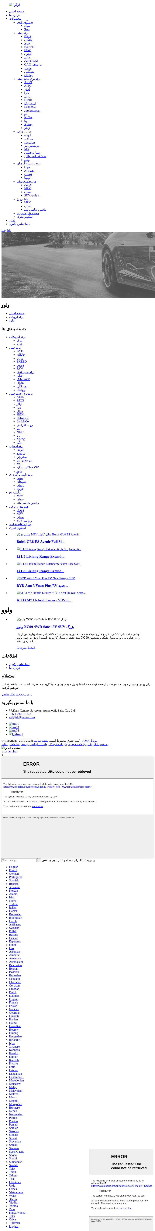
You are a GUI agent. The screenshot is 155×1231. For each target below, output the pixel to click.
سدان (27, 191)
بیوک (27, 25)
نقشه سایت (41, 740)
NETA (28, 117)
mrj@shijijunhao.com (22, 717)
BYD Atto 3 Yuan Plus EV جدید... (42, 586)
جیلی (27, 57)
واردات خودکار (58, 744)
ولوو (27, 159)
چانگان (28, 39)
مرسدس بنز (32, 145)
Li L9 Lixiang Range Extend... (40, 556)
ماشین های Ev (10, 744)
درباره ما (14, 15)
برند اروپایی (24, 131)
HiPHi (28, 99)
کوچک (28, 184)
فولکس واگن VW (35, 156)
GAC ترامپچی (33, 64)
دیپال (27, 96)
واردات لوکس (38, 744)
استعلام (30, 647)
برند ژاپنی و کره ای (28, 163)
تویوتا (27, 177)
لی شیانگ (30, 103)
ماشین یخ (22, 199)
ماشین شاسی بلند (35, 209)
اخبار (12, 220)
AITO (28, 85)
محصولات (15, 18)
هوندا (27, 167)
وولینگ (28, 75)
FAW (27, 50)
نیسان (28, 174)
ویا (25, 120)
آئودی (27, 135)
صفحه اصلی (16, 11)
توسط (25, 744)
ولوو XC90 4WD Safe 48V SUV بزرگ (45, 627)
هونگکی (29, 71)
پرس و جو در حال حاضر (17, 694)
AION (28, 82)
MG (26, 149)
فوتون (28, 53)
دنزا (26, 92)
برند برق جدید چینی (28, 78)
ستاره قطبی (32, 152)
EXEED (29, 46)
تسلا (26, 29)
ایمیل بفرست (10, 751)
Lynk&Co (30, 106)
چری (27, 43)
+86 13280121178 (20, 714)
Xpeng (28, 124)
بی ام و (28, 138)
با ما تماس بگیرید (19, 223)
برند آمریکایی (25, 22)
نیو (25, 113)
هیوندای (29, 170)
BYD (27, 36)
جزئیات (21, 647)
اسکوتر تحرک (25, 216)
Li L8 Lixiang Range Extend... (40, 571)
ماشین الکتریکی (97, 744)
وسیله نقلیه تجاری (28, 213)
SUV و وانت (32, 195)
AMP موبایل (90, 740)
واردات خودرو (77, 744)
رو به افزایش (32, 110)
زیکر (27, 127)
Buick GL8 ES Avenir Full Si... (40, 542)
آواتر (27, 89)
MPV (27, 188)
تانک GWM (31, 61)
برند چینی (22, 32)
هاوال (27, 68)
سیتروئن (29, 142)
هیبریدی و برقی (26, 181)
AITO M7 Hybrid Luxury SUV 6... (44, 600)
